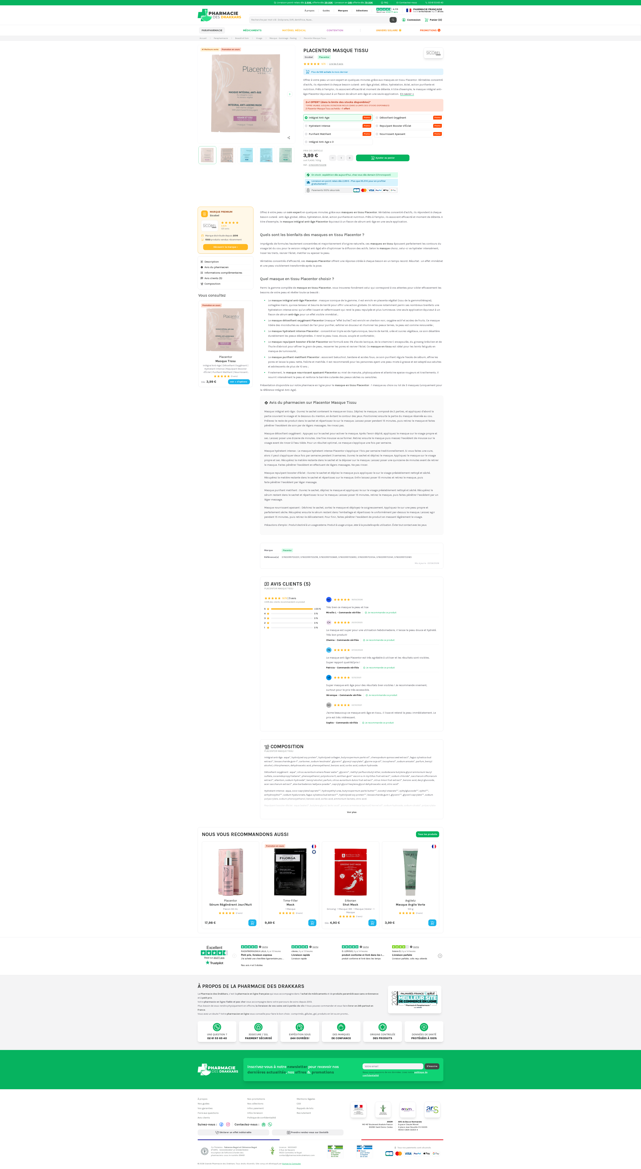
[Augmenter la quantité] (349, 158)
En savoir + (407, 93)
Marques (343, 10)
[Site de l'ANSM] (408, 1110)
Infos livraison (255, 1113)
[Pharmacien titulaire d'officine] (335, 1151)
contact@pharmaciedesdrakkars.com (297, 1155)
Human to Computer (291, 1163)
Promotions (428, 30)
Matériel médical (294, 30)
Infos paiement (255, 1108)
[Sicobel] (433, 52)
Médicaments (252, 30)
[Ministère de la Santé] (358, 1110)
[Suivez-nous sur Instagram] (228, 1124)
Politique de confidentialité (261, 1117)
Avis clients (204, 1117)
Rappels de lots (305, 1108)
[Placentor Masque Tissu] (246, 93)
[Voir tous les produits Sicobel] (209, 225)
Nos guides (203, 1103)
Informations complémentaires (223, 272)
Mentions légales (306, 1099)
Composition (212, 283)
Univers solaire (389, 30)
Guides (326, 10)
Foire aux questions (208, 1113)
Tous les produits (427, 834)
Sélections (362, 10)
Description (211, 261)
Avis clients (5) (213, 278)
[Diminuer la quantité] (332, 158)
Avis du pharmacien (216, 267)
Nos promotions (256, 1099)
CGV (299, 1103)
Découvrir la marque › (225, 247)
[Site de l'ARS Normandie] (432, 1110)
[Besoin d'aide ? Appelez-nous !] (270, 1124)
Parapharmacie (212, 30)
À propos (309, 10)
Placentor (324, 57)
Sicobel (309, 57)
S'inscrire (432, 1066)
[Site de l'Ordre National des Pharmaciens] (383, 1110)
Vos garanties (205, 1108)
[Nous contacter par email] (263, 1124)
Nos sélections (255, 1103)
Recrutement (304, 1113)
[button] (288, 138)
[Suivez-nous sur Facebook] (221, 1124)
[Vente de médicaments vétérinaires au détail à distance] (364, 1151)
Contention (335, 30)
